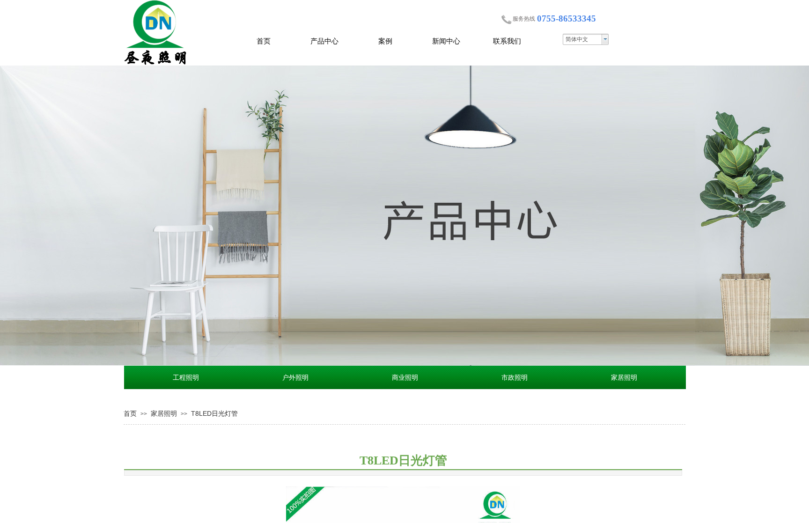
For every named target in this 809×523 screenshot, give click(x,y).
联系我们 (507, 41)
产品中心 (324, 41)
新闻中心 (446, 41)
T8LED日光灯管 (214, 413)
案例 (385, 41)
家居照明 (164, 413)
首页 (264, 41)
